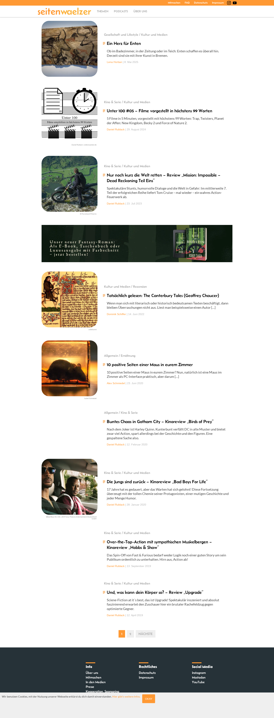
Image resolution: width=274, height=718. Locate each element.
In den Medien (95, 682)
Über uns (140, 11)
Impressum (218, 2)
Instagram (199, 673)
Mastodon (198, 677)
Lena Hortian (114, 62)
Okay (148, 698)
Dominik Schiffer (116, 314)
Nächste (145, 634)
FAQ (187, 2)
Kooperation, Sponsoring (102, 691)
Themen (102, 11)
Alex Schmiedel (116, 383)
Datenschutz (201, 2)
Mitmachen (174, 2)
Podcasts (121, 11)
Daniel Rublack (116, 129)
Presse (90, 687)
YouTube (198, 682)
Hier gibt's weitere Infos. (126, 696)
